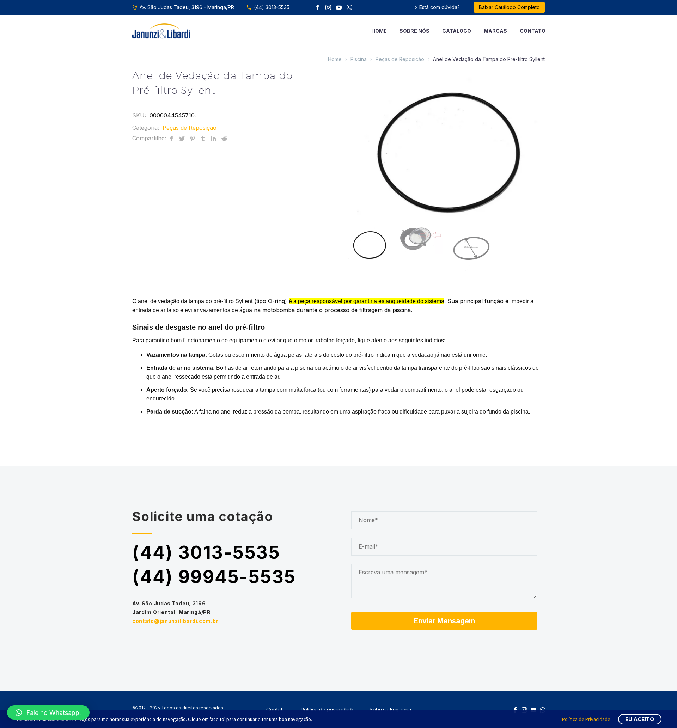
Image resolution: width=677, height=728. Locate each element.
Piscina (358, 59)
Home (379, 31)
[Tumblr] (203, 138)
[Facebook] (317, 7)
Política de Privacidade (586, 719)
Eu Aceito (639, 719)
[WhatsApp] (349, 7)
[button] (48, 712)
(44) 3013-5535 (271, 7)
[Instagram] (328, 7)
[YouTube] (339, 7)
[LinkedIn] (213, 138)
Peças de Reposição (400, 59)
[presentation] (355, 146)
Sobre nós (414, 31)
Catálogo (456, 31)
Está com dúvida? (439, 7)
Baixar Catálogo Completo (509, 7)
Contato (532, 31)
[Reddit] (224, 138)
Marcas (495, 31)
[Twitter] (182, 138)
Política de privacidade (327, 709)
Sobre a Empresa (390, 709)
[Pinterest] (192, 138)
